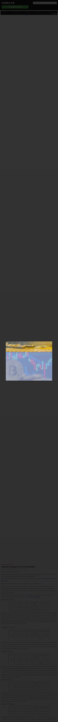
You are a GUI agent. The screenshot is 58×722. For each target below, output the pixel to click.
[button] (50, 343)
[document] (29, 361)
